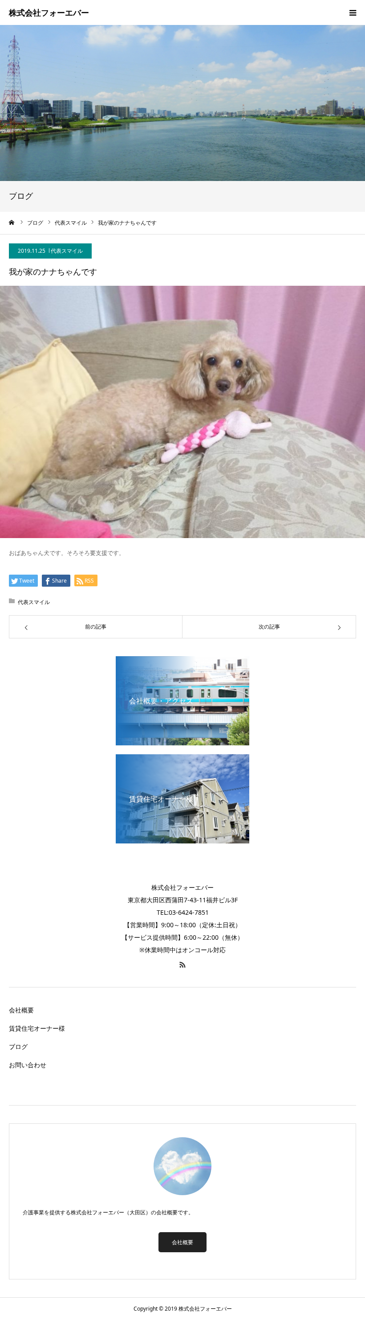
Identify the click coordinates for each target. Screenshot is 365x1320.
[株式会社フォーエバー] (49, 13)
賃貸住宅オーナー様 (37, 1028)
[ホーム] (12, 222)
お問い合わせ (27, 1065)
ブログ (18, 1046)
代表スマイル (67, 251)
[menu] (352, 12)
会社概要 (21, 1010)
